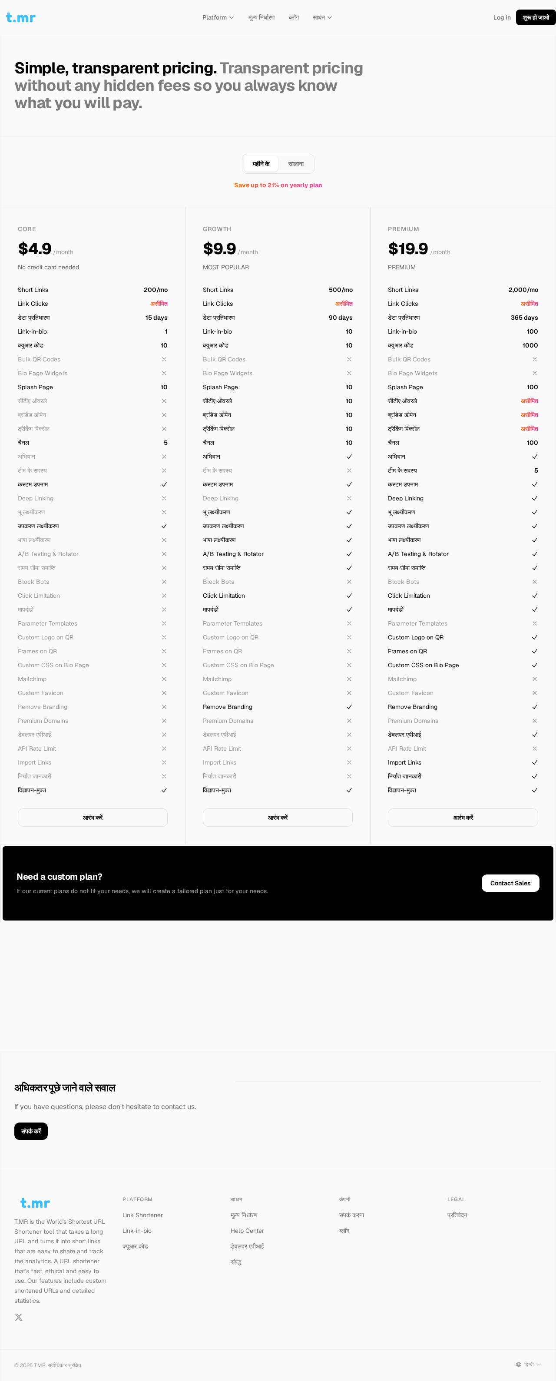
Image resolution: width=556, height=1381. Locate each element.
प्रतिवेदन (457, 1215)
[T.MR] (21, 17)
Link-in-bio (137, 1231)
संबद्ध (236, 1262)
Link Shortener (142, 1215)
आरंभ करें (93, 817)
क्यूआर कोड (135, 1246)
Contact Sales (510, 883)
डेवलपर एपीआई (247, 1246)
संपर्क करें (31, 1131)
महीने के (261, 164)
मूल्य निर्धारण (261, 17)
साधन (319, 17)
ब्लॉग (294, 17)
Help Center (247, 1231)
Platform (214, 17)
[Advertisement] (278, 987)
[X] (18, 1317)
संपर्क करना (351, 1215)
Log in (502, 17)
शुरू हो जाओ (536, 17)
